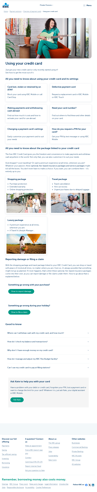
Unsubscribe (63, 484)
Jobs (3, 487)
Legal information (51, 484)
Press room (23, 484)
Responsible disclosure (15, 487)
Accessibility (29, 487)
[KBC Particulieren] (5, 5)
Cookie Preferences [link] (43, 487)
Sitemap (5, 484)
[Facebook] (86, 484)
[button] (87, 5)
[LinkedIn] (92, 484)
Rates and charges (36, 484)
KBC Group (13, 484)
